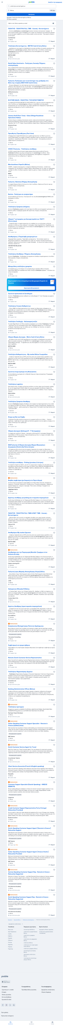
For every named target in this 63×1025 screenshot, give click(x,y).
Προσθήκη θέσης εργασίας (29, 989)
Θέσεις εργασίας (6, 994)
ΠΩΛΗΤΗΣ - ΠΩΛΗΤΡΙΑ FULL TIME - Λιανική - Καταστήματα (28, 28)
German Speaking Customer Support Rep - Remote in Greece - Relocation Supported (29, 873)
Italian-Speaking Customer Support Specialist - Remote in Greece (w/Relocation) (28, 724)
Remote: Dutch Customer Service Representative (25, 657)
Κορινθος (10, 944)
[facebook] (2, 1005)
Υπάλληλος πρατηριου (16, 707)
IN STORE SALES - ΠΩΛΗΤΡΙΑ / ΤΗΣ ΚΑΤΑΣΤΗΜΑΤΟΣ (26, 100)
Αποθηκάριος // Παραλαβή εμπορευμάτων (22, 236)
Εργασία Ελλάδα (6, 999)
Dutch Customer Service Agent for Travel (22, 747)
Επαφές (4, 992)
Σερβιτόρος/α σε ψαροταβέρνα (19, 645)
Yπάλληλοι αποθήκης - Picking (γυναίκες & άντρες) (25, 462)
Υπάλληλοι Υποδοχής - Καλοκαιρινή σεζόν (22, 321)
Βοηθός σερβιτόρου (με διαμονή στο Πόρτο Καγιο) (25, 480)
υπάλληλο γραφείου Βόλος (30, 948)
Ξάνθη (9, 933)
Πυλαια (10, 942)
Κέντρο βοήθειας (6, 997)
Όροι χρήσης (4, 1012)
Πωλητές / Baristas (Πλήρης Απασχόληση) (22, 182)
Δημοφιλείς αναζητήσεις (15, 924)
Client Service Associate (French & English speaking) (26, 766)
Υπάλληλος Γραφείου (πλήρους (19, 206)
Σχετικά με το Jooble (8, 989)
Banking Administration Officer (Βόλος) (21, 689)
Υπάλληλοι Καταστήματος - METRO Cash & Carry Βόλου (27, 46)
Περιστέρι (10, 949)
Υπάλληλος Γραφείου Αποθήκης (19, 401)
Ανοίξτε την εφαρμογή (55, 2)
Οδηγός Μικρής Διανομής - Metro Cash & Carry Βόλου (26, 337)
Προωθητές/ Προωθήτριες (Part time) (21, 133)
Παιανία (10, 946)
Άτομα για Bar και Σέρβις (16, 417)
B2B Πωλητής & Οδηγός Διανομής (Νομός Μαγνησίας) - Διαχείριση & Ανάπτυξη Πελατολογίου (27, 446)
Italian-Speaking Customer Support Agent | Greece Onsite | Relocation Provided (28, 853)
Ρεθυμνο (10, 940)
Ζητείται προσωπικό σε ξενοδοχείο (20, 293)
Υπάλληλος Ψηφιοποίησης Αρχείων (20, 671)
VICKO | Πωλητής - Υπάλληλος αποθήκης (22, 149)
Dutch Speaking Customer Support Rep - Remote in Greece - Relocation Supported (28, 898)
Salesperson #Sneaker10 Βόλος (19, 589)
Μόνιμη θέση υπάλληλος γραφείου (20, 266)
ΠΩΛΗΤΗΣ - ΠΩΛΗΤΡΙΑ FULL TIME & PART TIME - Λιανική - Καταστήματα (28, 514)
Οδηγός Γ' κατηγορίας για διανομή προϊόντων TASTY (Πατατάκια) (26, 220)
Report (53, 41)
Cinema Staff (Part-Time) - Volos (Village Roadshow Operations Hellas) (25, 116)
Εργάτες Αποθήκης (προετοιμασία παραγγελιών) (25, 606)
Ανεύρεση (31, 14)
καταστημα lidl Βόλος (29, 929)
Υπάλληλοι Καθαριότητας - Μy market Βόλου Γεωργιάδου (28, 354)
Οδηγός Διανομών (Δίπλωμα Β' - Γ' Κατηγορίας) (24, 431)
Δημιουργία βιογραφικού (31, 288)
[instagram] (6, 1005)
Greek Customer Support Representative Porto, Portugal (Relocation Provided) (27, 809)
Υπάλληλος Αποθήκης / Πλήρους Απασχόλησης (24, 254)
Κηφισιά (10, 938)
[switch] (53, 23)
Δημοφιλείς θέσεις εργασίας (46, 929)
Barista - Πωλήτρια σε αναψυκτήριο (20, 194)
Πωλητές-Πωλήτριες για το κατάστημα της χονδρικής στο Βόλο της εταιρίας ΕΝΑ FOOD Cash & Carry (28, 82)
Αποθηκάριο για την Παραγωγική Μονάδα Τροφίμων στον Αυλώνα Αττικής (27, 553)
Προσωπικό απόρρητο (7, 1016)
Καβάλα (10, 936)
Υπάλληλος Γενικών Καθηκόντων (19, 306)
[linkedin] (13, 1005)
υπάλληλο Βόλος (28, 942)
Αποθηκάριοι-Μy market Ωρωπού (19, 532)
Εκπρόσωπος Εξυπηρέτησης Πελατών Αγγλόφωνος (26, 626)
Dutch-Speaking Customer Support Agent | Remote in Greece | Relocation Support (29, 829)
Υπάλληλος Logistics (15, 384)
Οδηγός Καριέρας (46, 992)
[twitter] (10, 1005)
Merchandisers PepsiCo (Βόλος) (19, 164)
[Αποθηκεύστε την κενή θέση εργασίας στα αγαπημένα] (54, 28)
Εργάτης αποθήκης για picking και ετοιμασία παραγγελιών (28, 497)
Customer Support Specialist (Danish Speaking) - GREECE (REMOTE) (27, 785)
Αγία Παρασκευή (12, 931)
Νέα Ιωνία (10, 929)
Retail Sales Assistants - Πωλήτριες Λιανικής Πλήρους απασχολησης (26, 64)
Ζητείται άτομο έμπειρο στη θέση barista (22, 372)
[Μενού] (2, 2)
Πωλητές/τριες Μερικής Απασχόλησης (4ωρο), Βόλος (26, 571)
